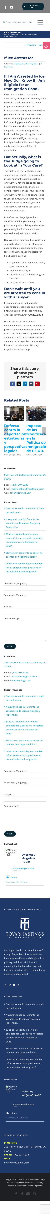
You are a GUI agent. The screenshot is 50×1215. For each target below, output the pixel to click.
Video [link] (14, 877)
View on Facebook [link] (12, 882)
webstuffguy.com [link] (35, 1186)
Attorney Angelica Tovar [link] (23, 868)
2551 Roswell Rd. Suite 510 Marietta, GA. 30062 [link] (25, 1148)
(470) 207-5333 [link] (20, 484)
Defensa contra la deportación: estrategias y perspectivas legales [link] (15, 438)
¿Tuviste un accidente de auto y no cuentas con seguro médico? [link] (24, 1050)
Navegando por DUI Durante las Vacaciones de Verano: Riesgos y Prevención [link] (23, 523)
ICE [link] (26, 64)
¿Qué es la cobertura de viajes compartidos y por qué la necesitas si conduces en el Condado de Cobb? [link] (24, 1035)
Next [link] (40, 44)
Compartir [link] (24, 882)
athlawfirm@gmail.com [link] (24, 676)
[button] (6, 431)
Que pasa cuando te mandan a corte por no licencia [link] (25, 1006)
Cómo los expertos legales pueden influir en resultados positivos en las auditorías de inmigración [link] (24, 567)
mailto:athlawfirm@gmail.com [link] (28, 488)
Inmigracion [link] (33, 64)
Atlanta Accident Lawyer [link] (36, 1179)
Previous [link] (31, 44)
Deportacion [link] (19, 64)
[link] (46, 45)
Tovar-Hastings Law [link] (20, 492)
